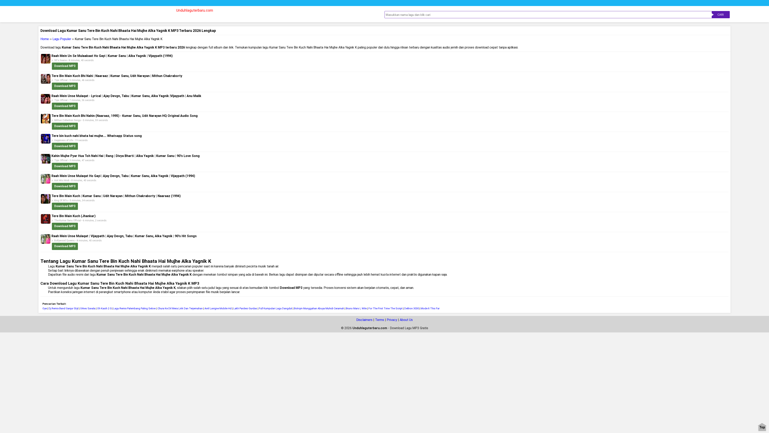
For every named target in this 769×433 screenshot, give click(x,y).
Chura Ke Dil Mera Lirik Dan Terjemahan (180, 308)
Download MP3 (64, 66)
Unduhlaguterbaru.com (194, 10)
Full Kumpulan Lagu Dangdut (275, 308)
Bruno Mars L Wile (356, 308)
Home (44, 39)
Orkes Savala (87, 308)
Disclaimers (364, 320)
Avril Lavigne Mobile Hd (218, 308)
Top (762, 427)
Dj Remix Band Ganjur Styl (63, 308)
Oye (44, 308)
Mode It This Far (430, 308)
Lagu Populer (61, 39)
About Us (406, 320)
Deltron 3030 (411, 308)
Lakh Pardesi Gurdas (245, 308)
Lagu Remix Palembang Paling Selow (134, 308)
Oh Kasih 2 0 (104, 308)
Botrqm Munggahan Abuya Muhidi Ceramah (319, 308)
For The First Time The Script (385, 308)
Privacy (392, 320)
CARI (721, 14)
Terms (379, 320)
